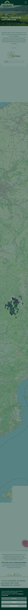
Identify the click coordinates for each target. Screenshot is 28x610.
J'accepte (14, 598)
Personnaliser (14, 605)
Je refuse (14, 602)
